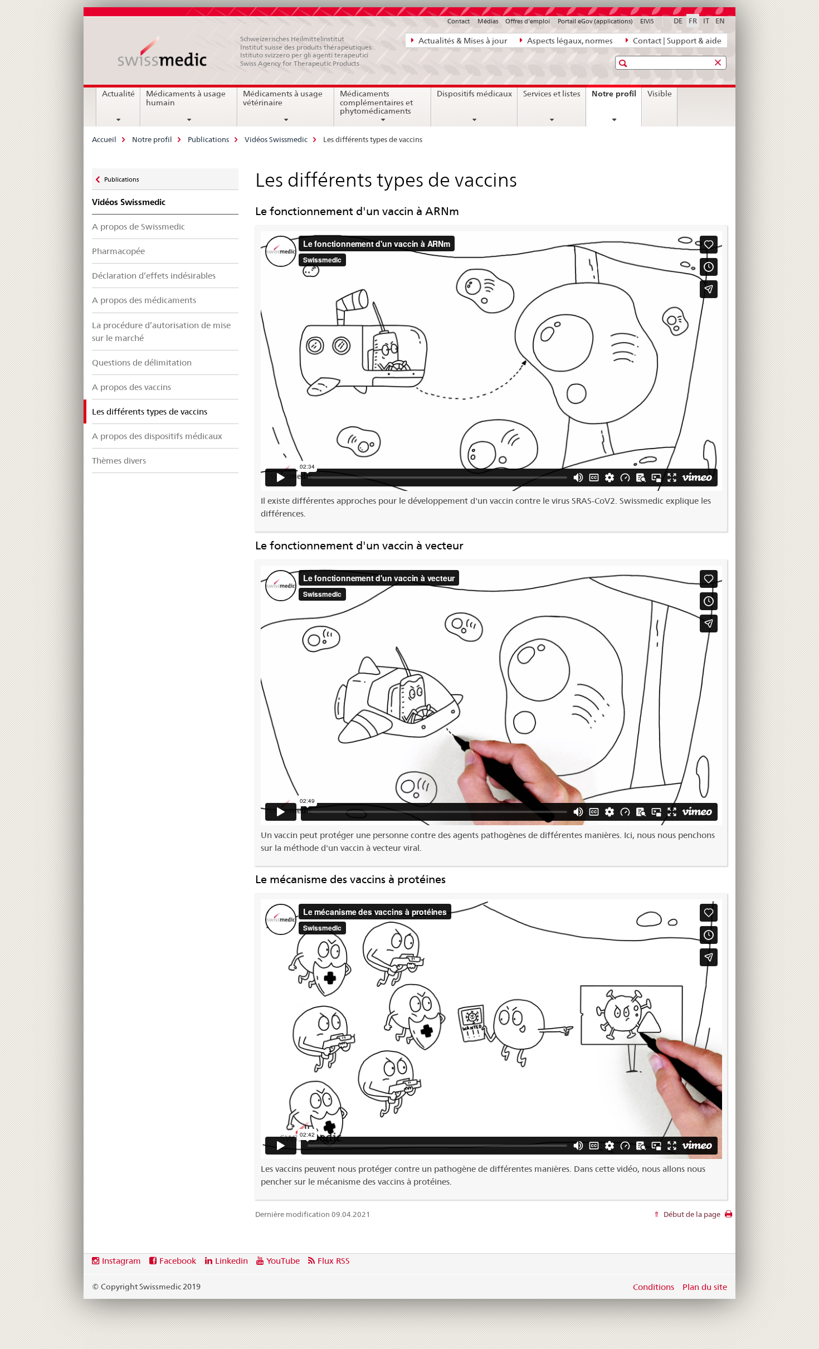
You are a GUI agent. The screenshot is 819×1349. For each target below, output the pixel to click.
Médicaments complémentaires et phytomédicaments (376, 102)
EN (720, 20)
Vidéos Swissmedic (276, 139)
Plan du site (704, 1287)
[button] (624, 63)
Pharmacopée (118, 251)
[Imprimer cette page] (728, 1217)
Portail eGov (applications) (595, 21)
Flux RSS (334, 1260)
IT (706, 20)
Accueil (104, 139)
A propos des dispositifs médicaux (157, 436)
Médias (487, 21)
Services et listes (552, 93)
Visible (659, 93)
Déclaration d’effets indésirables (154, 275)
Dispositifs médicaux (474, 93)
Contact (458, 21)
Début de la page (691, 1214)
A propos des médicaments (144, 300)
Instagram (121, 1260)
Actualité (118, 93)
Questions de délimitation (142, 362)
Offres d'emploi (527, 21)
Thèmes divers (119, 460)
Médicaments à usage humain (186, 98)
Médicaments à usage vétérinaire (283, 98)
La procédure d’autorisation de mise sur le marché (161, 331)
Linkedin (231, 1260)
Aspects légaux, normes (569, 40)
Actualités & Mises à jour (462, 40)
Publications (208, 139)
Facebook (177, 1260)
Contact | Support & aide (676, 40)
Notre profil (616, 97)
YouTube (283, 1260)
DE (678, 20)
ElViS (647, 21)
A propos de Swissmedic (138, 226)
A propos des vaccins (131, 387)
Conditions (653, 1287)
